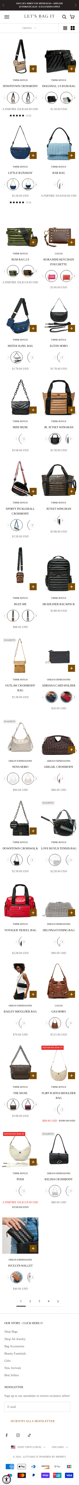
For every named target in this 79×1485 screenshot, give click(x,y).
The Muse (20, 1093)
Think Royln (20, 80)
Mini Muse (20, 427)
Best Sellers (11, 1375)
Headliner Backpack (59, 604)
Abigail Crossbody (58, 766)
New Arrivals (12, 1368)
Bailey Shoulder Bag (20, 1011)
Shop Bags (11, 1331)
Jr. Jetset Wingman (58, 427)
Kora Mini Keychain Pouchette (58, 262)
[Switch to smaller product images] (73, 28)
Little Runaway (20, 173)
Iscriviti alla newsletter (33, 1421)
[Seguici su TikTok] (29, 1435)
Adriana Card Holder (59, 685)
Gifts (7, 1360)
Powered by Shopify (52, 1456)
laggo (59, 253)
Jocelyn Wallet (20, 1265)
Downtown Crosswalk (20, 848)
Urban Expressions (58, 679)
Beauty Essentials (15, 1353)
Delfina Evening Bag (59, 930)
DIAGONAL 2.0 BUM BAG (58, 86)
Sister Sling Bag (20, 346)
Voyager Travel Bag (20, 930)
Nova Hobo (20, 766)
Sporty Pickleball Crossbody (20, 511)
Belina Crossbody (59, 1179)
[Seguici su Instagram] (18, 1435)
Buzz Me (20, 604)
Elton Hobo (59, 346)
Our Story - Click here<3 (23, 1323)
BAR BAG (58, 173)
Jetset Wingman (58, 508)
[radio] (13, 98)
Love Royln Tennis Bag (59, 848)
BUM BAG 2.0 (20, 259)
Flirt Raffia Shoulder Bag (59, 1095)
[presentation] (36, 97)
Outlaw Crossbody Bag (20, 688)
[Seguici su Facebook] (6, 1435)
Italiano (58, 1447)
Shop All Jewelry (15, 1339)
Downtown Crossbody (20, 86)
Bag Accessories (14, 1346)
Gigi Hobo (58, 1011)
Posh (20, 1179)
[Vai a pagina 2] (58, 1301)
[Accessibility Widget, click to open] (6, 1479)
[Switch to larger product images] (65, 28)
